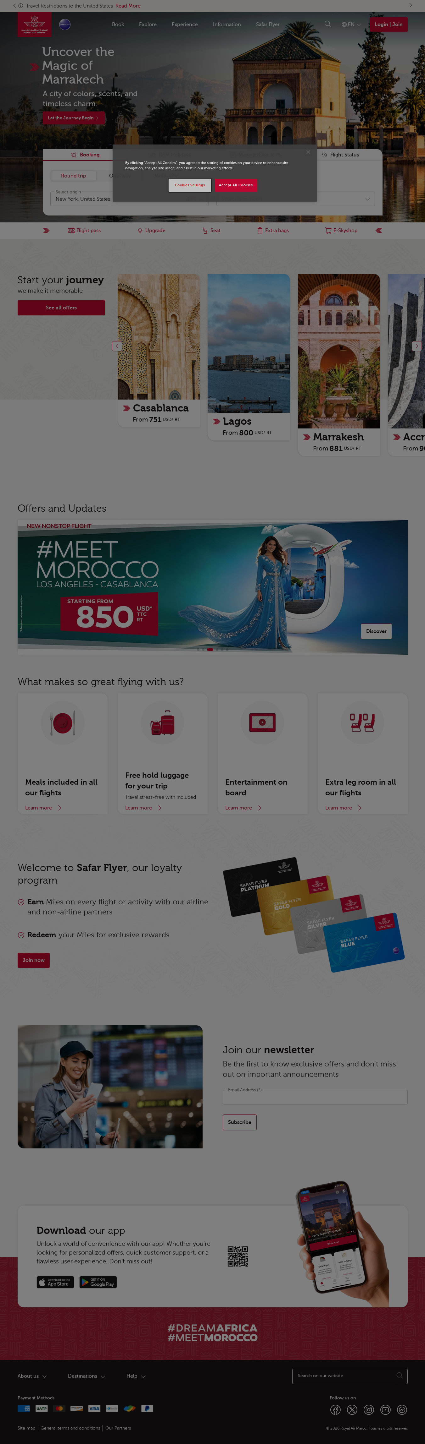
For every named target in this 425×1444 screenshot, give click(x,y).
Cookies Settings (190, 185)
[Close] (308, 152)
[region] (215, 173)
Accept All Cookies (236, 185)
